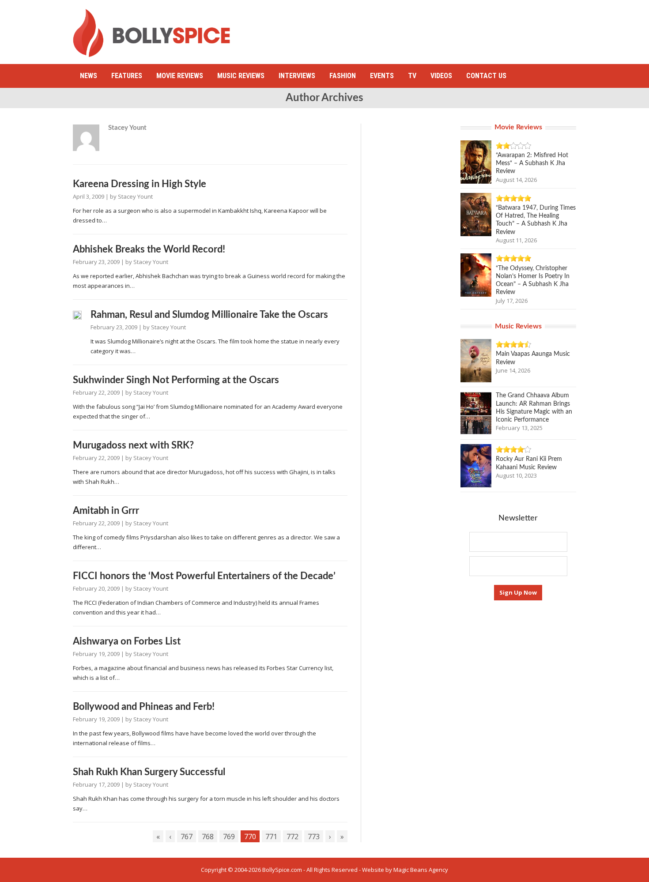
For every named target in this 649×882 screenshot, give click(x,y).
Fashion (342, 76)
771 (271, 836)
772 (292, 836)
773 (314, 836)
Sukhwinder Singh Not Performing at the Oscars (176, 380)
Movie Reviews (179, 76)
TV (412, 76)
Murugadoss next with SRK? (133, 445)
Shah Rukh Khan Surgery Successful (149, 772)
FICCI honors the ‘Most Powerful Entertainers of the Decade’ (204, 576)
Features (126, 76)
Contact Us (486, 76)
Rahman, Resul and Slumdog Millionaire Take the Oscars (209, 315)
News (88, 76)
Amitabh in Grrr (106, 511)
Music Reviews (240, 76)
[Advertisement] (415, 29)
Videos (441, 76)
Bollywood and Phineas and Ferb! (144, 707)
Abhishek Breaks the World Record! (149, 249)
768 (208, 836)
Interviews (297, 76)
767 (186, 836)
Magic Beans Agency (420, 870)
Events (382, 76)
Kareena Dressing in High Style (139, 184)
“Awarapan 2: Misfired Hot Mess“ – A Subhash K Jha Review (532, 163)
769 (229, 836)
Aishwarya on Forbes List (127, 641)
